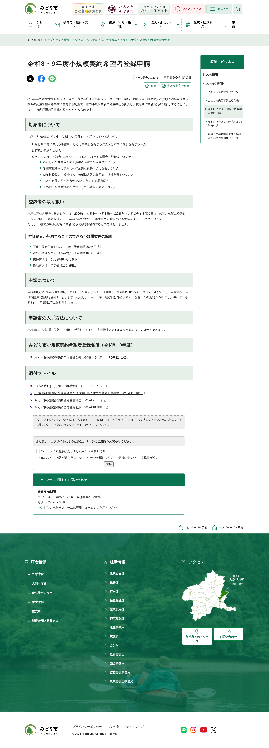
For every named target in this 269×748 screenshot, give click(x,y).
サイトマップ (134, 726)
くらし (39, 24)
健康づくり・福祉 (120, 24)
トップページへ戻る (231, 527)
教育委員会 (117, 654)
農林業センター (42, 592)
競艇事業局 (117, 627)
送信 (109, 464)
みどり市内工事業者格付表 (223, 100)
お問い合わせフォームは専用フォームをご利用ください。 (82, 507)
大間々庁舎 (39, 583)
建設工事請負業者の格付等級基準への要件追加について (224, 136)
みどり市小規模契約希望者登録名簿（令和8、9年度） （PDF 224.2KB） (82, 357)
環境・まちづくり (161, 24)
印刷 (153, 85)
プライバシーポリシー (87, 726)
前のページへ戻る (196, 527)
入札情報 (91, 39)
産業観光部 (117, 609)
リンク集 (114, 726)
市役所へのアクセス (197, 639)
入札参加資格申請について (223, 91)
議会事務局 (117, 663)
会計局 (114, 645)
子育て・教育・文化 (75, 24)
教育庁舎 (38, 602)
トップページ (52, 39)
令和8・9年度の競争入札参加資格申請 (225, 123)
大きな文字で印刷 (178, 85)
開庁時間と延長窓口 (45, 620)
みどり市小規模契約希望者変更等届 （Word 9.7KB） (69, 400)
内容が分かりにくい (69, 457)
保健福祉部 (117, 600)
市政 (233, 24)
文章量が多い (149, 457)
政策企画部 (117, 573)
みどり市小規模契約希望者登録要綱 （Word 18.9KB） (69, 407)
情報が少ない (127, 457)
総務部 (114, 582)
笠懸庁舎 (38, 574)
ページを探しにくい (100, 457)
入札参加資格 (108, 39)
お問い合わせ (228, 636)
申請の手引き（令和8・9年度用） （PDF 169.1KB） (68, 386)
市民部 (114, 591)
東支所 (36, 611)
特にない (45, 457)
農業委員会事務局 (121, 681)
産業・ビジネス (203, 24)
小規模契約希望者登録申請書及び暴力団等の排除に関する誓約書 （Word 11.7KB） (88, 393)
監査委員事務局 (120, 672)
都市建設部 (117, 618)
